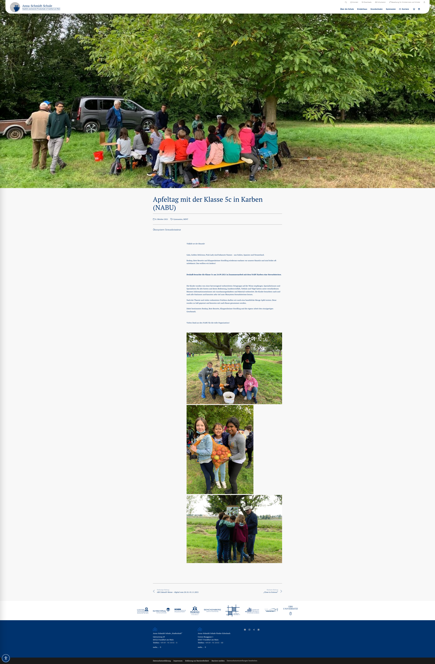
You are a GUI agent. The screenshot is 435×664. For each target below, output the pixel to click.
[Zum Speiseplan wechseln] (414, 9)
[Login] (424, 2)
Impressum (177, 661)
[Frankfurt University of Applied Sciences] (252, 610)
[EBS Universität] (290, 610)
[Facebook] (245, 629)
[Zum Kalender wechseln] (419, 9)
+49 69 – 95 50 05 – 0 (168, 642)
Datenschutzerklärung (162, 661)
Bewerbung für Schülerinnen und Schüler (405, 2)
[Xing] (254, 629)
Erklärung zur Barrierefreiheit (197, 661)
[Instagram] (249, 629)
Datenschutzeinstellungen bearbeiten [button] (242, 660)
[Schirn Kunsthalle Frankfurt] (180, 610)
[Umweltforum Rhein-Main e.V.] (232, 610)
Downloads (367, 2)
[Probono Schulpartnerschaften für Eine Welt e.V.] (194, 610)
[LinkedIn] (258, 629)
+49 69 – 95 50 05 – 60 (214, 642)
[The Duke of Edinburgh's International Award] (271, 610)
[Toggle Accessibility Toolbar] (6, 658)
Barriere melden (218, 661)
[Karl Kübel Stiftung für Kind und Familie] (161, 610)
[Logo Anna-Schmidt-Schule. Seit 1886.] (15, 7)
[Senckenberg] (212, 610)
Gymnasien (177, 219)
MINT (185, 219)
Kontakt (355, 2)
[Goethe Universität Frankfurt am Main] (142, 610)
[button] (346, 2)
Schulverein (381, 2)
